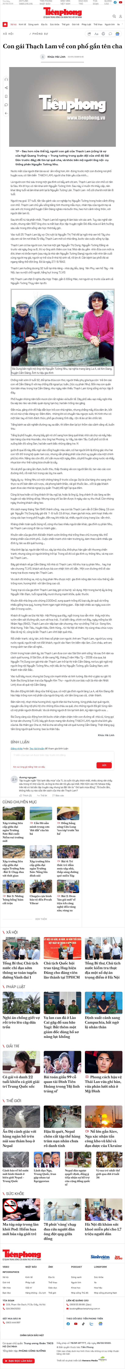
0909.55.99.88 (77, 1304)
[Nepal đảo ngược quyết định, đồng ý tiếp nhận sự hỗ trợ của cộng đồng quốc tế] (78, 1159)
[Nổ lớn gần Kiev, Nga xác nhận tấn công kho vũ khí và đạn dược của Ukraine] (103, 1117)
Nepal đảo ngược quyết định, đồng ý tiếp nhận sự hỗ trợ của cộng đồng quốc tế (77, 1177)
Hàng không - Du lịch (35, 1292)
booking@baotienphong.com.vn (85, 1308)
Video (6, 1267)
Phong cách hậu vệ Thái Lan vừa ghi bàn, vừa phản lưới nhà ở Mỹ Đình (103, 1084)
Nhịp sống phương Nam (105, 1292)
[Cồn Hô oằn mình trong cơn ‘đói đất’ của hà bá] (41, 813)
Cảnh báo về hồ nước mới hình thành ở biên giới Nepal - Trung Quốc (16, 1176)
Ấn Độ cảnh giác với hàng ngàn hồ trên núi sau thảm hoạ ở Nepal (19, 1138)
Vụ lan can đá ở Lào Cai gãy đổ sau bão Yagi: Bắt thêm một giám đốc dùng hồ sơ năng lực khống (61, 1027)
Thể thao (98, 24)
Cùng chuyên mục (20, 802)
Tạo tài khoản (36, 748)
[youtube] (120, 2)
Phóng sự (40, 33)
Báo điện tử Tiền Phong (62, 12)
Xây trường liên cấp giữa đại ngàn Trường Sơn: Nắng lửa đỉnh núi (40, 868)
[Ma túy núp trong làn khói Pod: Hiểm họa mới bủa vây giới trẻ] (21, 1209)
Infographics (11, 1272)
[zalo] (93, 1324)
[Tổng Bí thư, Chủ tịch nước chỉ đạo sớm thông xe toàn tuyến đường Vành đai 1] (21, 948)
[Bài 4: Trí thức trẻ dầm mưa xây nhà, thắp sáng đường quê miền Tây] (68, 851)
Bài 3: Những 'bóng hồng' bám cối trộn (13, 899)
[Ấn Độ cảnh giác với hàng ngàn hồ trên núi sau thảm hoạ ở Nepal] (21, 1117)
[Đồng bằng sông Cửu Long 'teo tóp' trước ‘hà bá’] (68, 813)
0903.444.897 (13, 1322)
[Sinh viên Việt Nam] (100, 1257)
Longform (100, 1267)
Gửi (104, 765)
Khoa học (75, 1287)
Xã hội (13, 24)
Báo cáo (60, 795)
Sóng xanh (33, 24)
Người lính (110, 24)
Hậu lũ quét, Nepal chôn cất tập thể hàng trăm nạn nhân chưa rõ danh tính (62, 1138)
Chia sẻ (6, 88)
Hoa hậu (98, 1287)
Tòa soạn (8, 1300)
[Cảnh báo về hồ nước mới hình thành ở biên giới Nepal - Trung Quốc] (16, 1159)
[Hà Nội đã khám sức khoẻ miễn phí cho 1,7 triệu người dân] (103, 1209)
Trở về (6, 113)
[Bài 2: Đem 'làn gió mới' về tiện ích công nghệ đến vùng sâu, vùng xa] (68, 886)
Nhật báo (31, 1267)
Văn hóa (7, 1287)
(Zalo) (88, 1304)
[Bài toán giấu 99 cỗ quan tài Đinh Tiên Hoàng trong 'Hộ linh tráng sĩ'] (62, 1062)
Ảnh (50, 1267)
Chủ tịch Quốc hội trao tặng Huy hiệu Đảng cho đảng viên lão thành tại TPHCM (62, 970)
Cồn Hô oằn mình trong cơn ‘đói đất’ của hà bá (39, 828)
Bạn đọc (7, 1292)
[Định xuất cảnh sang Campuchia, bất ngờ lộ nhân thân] (103, 1003)
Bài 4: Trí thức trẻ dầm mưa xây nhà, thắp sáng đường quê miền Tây (67, 868)
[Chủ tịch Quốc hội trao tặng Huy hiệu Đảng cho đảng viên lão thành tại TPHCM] (62, 948)
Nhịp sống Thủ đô (79, 1292)
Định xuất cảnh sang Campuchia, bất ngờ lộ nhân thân (102, 1022)
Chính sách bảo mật (32, 1335)
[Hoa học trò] (118, 1257)
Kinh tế (22, 24)
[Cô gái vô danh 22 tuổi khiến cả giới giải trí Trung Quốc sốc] (21, 1062)
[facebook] (115, 2)
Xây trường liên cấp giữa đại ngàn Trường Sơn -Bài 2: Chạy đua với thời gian (13, 868)
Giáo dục (52, 1287)
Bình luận (6, 105)
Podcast (76, 1267)
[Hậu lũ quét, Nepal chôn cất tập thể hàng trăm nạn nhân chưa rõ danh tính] (62, 1117)
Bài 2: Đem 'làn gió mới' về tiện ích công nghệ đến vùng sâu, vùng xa (66, 903)
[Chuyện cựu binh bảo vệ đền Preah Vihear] (41, 886)
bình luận (110, 34)
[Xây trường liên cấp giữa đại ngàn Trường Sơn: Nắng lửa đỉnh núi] (41, 851)
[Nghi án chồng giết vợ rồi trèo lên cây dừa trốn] (21, 1003)
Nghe (6, 79)
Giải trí (12, 1046)
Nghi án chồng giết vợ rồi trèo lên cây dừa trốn (21, 1022)
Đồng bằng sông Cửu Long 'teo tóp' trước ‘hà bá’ (68, 828)
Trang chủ (5, 24)
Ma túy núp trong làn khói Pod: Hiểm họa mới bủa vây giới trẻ (21, 1229)
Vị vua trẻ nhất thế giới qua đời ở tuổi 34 (108, 1174)
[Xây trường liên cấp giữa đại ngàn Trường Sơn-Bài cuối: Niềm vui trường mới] (14, 813)
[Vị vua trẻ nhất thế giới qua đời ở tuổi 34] (109, 1159)
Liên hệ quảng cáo (77, 1300)
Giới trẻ (75, 24)
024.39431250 (13, 1308)
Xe (118, 24)
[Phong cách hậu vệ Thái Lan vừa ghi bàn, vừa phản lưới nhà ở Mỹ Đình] (103, 1062)
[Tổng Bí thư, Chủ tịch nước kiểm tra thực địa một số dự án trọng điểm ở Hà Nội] (103, 948)
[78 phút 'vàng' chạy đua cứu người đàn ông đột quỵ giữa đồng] (62, 1209)
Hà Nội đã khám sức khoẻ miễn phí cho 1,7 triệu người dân (103, 1229)
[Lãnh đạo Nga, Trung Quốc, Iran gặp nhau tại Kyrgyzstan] (47, 1159)
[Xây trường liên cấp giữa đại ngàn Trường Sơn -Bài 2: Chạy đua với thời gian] (14, 851)
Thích (27, 795)
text (96, 34)
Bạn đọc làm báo (20, 1360)
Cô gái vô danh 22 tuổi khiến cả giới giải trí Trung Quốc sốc (21, 1082)
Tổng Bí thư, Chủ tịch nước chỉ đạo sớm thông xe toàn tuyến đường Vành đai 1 (20, 970)
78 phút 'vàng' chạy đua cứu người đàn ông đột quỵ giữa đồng (60, 1231)
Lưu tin (6, 96)
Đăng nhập (17, 748)
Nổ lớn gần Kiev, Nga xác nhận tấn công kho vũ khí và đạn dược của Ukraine (103, 1138)
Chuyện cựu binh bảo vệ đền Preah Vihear (41, 899)
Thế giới (66, 24)
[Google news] (102, 1324)
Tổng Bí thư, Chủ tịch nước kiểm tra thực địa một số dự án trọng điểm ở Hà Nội (103, 970)
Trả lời (44, 795)
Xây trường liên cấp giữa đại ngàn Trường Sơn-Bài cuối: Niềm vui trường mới (13, 832)
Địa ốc (44, 24)
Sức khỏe (54, 24)
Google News (117, 34)
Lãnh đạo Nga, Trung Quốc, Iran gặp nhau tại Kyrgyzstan (45, 1176)
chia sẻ (89, 34)
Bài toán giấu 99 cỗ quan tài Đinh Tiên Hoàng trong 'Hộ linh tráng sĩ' (62, 1084)
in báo (103, 34)
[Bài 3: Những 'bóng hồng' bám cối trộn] (14, 886)
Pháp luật (86, 24)
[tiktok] (85, 1324)
